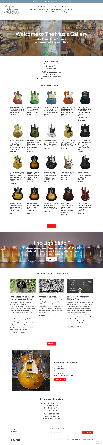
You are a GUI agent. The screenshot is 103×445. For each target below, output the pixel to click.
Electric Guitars (42, 7)
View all (51, 226)
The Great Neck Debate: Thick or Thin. (78, 298)
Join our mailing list (58, 429)
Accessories (50, 9)
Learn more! (60, 379)
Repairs (58, 9)
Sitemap (12, 429)
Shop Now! (51, 259)
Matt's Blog (63, 12)
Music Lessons (68, 9)
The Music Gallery (75, 439)
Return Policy (14, 431)
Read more (14, 332)
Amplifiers (41, 9)
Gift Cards (55, 12)
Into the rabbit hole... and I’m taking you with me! (22, 298)
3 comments (78, 326)
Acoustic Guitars (55, 7)
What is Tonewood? (48, 296)
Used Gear (33, 9)
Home (34, 7)
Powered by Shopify (88, 439)
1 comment (22, 332)
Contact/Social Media (42, 12)
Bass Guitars (66, 7)
